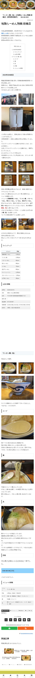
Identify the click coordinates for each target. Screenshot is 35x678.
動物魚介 (22, 610)
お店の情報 (17, 54)
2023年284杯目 (17, 49)
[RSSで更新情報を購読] (26, 628)
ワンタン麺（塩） (17, 56)
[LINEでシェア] (19, 619)
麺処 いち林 (4, 33)
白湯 (31, 610)
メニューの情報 (19, 68)
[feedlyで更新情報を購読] (9, 628)
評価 (16, 66)
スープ (16, 59)
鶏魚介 (4, 613)
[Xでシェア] (6, 619)
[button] (28, 619)
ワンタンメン (14, 610)
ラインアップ (18, 52)
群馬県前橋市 (6, 610)
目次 (15, 46)
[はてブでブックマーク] (15, 619)
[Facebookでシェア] (10, 619)
